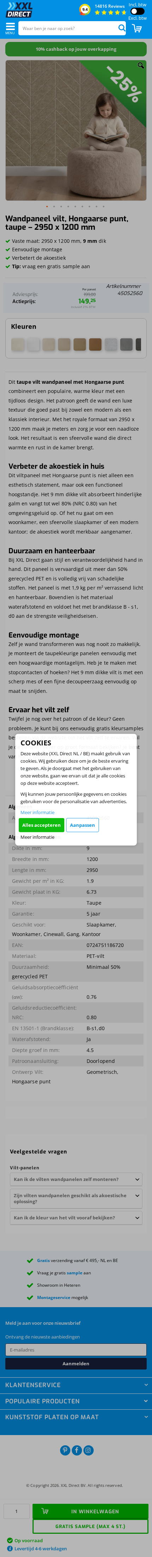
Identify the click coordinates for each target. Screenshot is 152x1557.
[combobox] (72, 28)
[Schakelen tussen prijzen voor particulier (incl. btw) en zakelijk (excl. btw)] (137, 11)
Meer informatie (37, 812)
